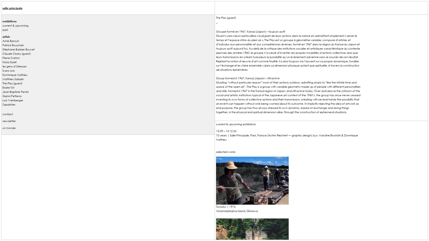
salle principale (12, 8)
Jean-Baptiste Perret (15, 92)
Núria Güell (9, 62)
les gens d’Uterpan (14, 66)
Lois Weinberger (12, 100)
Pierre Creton (11, 58)
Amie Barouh (10, 41)
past (5, 30)
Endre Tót (8, 87)
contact (7, 114)
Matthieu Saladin (13, 79)
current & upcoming (15, 25)
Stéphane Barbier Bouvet (18, 49)
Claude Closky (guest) (16, 54)
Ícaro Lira (8, 71)
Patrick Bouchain (13, 45)
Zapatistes (8, 104)
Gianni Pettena (11, 96)
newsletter (9, 121)
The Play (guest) (12, 83)
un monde (9, 128)
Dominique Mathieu (14, 75)
